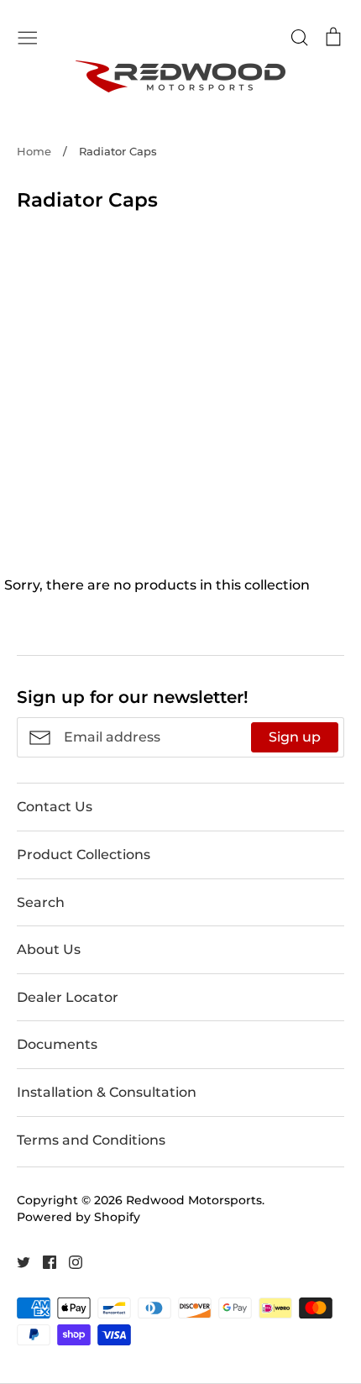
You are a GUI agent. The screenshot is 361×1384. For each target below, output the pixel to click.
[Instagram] (69, 1261)
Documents (57, 1044)
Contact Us (54, 807)
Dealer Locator (67, 997)
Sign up (295, 737)
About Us (49, 949)
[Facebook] (43, 1261)
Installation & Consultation (106, 1092)
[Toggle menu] (28, 36)
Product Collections (83, 854)
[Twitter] (17, 1261)
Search (41, 902)
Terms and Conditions (91, 1140)
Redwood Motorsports (194, 1200)
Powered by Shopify (78, 1217)
